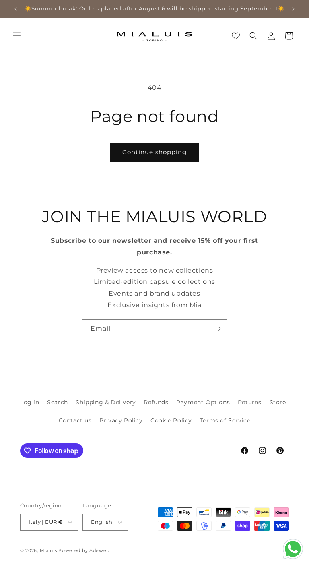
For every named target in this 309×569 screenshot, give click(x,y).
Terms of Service (225, 420)
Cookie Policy (171, 420)
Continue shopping (154, 152)
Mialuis (48, 550)
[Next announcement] (293, 9)
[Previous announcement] (16, 9)
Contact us (75, 420)
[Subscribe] (218, 328)
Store (278, 402)
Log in (29, 402)
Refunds (156, 402)
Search (57, 402)
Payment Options (203, 402)
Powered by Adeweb (83, 550)
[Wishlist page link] (236, 36)
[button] (17, 36)
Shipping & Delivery (106, 402)
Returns (250, 402)
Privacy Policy (120, 420)
